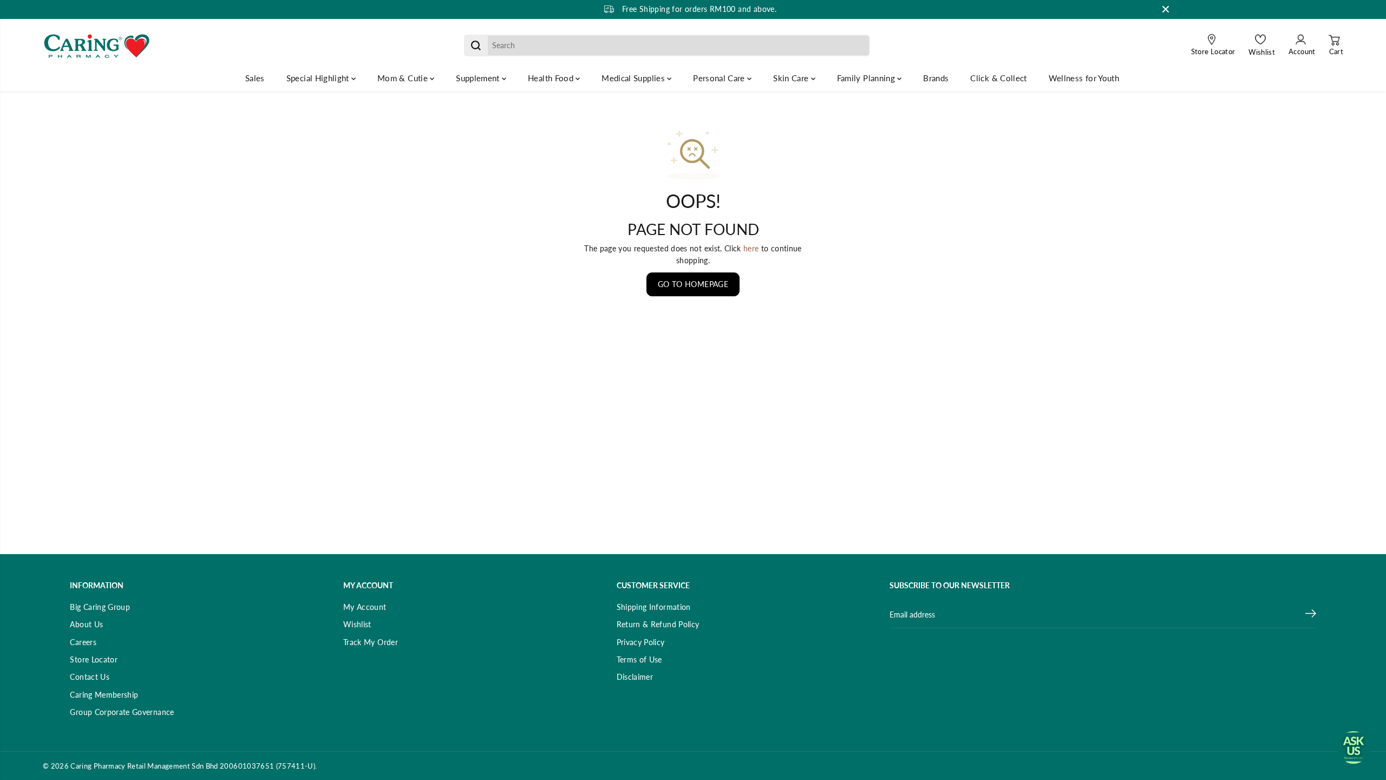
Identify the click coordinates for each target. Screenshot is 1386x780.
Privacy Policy (641, 642)
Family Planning (867, 78)
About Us (86, 624)
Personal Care (720, 78)
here (751, 248)
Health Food (552, 78)
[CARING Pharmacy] (97, 45)
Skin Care (792, 78)
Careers (83, 642)
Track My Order (370, 642)
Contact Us (89, 676)
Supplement (479, 78)
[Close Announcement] (1165, 9)
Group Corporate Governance (122, 712)
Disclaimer (635, 676)
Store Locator (93, 659)
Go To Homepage (693, 284)
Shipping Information (654, 607)
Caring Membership (104, 694)
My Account (365, 607)
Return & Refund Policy (658, 624)
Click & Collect (998, 78)
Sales (255, 78)
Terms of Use (639, 659)
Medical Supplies (634, 78)
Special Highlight (318, 78)
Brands (936, 78)
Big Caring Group (100, 607)
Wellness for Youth (1084, 78)
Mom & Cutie (403, 78)
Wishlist (357, 624)
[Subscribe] (1310, 614)
